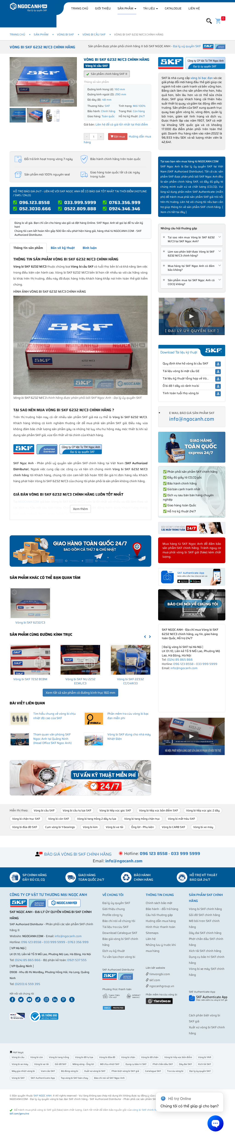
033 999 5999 (206, 664)
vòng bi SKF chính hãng (146, 1110)
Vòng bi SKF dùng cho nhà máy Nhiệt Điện (129, 736)
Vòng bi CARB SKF (173, 827)
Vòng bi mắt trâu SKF (181, 818)
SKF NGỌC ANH (43, 1096)
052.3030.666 (35, 208)
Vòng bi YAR (204, 1057)
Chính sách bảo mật (159, 903)
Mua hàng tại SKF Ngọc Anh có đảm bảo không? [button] (189, 268)
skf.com (154, 980)
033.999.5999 (80, 202)
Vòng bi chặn (128, 1057)
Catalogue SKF (153, 1071)
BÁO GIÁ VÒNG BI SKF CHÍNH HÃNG (78, 854)
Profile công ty (112, 915)
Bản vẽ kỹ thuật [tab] (63, 247)
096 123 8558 (183, 664)
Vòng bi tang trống (59, 1057)
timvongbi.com (159, 974)
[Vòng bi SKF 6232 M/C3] (80, 345)
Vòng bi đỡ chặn (149, 1057)
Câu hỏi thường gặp (159, 915)
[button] (209, 21)
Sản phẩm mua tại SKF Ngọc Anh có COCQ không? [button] (189, 282)
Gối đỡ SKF (61, 1064)
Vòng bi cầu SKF (94, 34)
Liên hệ (194, 8)
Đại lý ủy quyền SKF (116, 903)
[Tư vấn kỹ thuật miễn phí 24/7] (80, 778)
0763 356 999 (78, 942)
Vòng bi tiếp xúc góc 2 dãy (203, 810)
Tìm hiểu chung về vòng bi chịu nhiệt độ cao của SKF (54, 715)
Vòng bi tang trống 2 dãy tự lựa (96, 818)
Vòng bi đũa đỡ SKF (24, 827)
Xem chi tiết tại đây (172, 212)
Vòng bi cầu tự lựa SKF (77, 810)
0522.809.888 (80, 208)
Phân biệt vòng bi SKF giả (125, 1071)
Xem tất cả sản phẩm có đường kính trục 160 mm (80, 692)
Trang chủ (79, 8)
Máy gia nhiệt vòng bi (23, 1071)
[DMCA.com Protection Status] (113, 1007)
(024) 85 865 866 (180, 659)
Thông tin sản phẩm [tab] (28, 247)
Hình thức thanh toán (160, 926)
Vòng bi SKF (65, 34)
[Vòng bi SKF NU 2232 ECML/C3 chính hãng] (80, 659)
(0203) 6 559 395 (27, 984)
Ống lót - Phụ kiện (142, 827)
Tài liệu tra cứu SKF (115, 926)
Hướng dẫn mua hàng (161, 920)
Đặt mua (119, 136)
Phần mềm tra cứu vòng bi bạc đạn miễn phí (128, 715)
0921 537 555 (77, 960)
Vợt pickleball (171, 968)
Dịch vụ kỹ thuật (113, 950)
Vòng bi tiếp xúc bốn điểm (178, 1057)
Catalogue (173, 8)
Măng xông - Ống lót (83, 1064)
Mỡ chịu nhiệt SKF (110, 1064)
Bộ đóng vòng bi (69, 1071)
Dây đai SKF (185, 1064)
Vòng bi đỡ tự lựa (84, 1057)
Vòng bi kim (90, 827)
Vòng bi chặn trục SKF (26, 818)
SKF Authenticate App (43, 1078)
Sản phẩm (126, 8)
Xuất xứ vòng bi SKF (95, 1071)
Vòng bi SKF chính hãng (205, 909)
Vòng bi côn (36, 1057)
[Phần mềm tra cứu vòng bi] (159, 1000)
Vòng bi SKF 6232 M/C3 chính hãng (42, 47)
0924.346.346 (124, 208)
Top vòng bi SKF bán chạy (74, 1078)
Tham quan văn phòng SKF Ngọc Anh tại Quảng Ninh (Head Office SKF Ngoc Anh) (52, 738)
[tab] (192, 239)
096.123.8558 (34, 202)
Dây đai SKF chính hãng (205, 932)
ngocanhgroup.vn (161, 986)
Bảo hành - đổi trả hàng (162, 909)
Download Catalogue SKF (119, 932)
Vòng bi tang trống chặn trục (142, 818)
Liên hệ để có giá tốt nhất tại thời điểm (121, 124)
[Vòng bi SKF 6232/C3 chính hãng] (30, 603)
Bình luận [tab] (90, 247)
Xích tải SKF (204, 1064)
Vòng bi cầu (18, 1057)
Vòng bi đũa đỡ (107, 1057)
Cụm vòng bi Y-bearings (60, 827)
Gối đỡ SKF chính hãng (204, 915)
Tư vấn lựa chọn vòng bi (118, 956)
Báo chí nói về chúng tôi (118, 920)
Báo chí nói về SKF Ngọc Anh (109, 1078)
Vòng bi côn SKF (58, 818)
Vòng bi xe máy (203, 827)
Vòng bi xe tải (114, 827)
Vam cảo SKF (48, 1071)
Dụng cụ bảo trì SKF (136, 1064)
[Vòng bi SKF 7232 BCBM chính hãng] (30, 659)
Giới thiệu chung (113, 909)
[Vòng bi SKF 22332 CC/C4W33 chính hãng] (130, 659)
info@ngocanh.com (191, 419)
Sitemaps (152, 932)
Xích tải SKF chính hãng (205, 950)
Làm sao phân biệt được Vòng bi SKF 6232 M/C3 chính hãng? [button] (189, 253)
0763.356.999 (124, 202)
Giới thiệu (103, 8)
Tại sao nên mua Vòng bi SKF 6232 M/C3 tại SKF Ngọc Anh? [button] (189, 239)
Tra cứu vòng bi (175, 1071)
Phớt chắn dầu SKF (163, 1064)
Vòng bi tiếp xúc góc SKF (115, 810)
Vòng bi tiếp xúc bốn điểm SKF (158, 810)
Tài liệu (149, 8)
